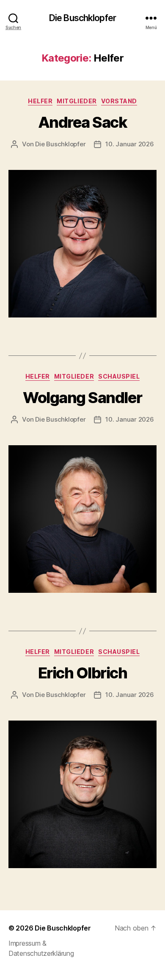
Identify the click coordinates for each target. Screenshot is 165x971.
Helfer (40, 101)
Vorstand (119, 101)
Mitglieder (76, 101)
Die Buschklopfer (82, 17)
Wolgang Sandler (82, 397)
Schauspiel (119, 376)
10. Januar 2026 (129, 144)
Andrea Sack (82, 122)
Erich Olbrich (82, 673)
